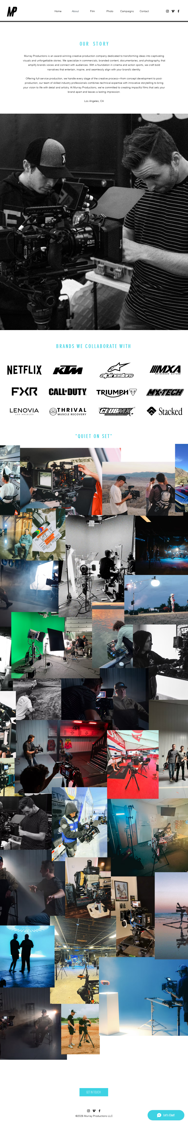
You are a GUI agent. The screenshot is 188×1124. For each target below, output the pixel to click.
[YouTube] (173, 11)
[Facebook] (178, 11)
